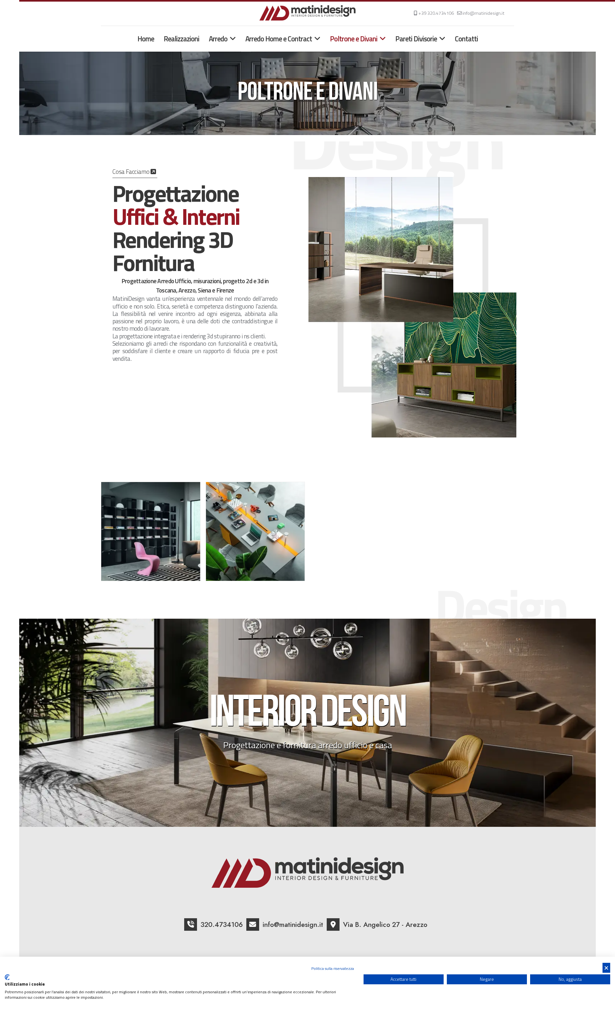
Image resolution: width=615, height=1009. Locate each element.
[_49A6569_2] (150, 531)
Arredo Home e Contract (278, 38)
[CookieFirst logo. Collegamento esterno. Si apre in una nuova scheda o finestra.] (7, 977)
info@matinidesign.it (483, 13)
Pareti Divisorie (416, 38)
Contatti (466, 38)
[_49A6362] (255, 531)
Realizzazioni (181, 38)
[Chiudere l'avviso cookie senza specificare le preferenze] (606, 968)
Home (145, 38)
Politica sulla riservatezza (332, 968)
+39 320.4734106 (436, 13)
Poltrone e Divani (353, 38)
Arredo (218, 38)
